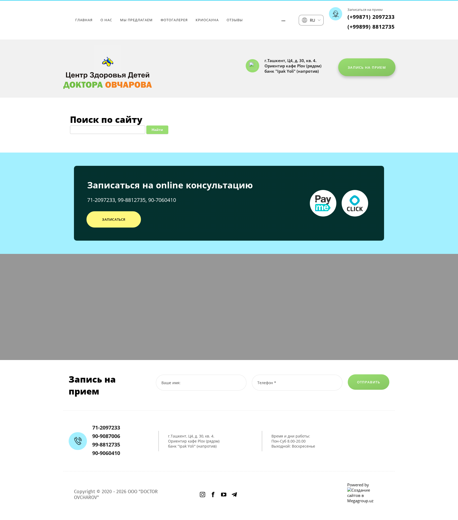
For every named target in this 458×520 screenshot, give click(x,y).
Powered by (358, 484)
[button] (367, 67)
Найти (157, 130)
